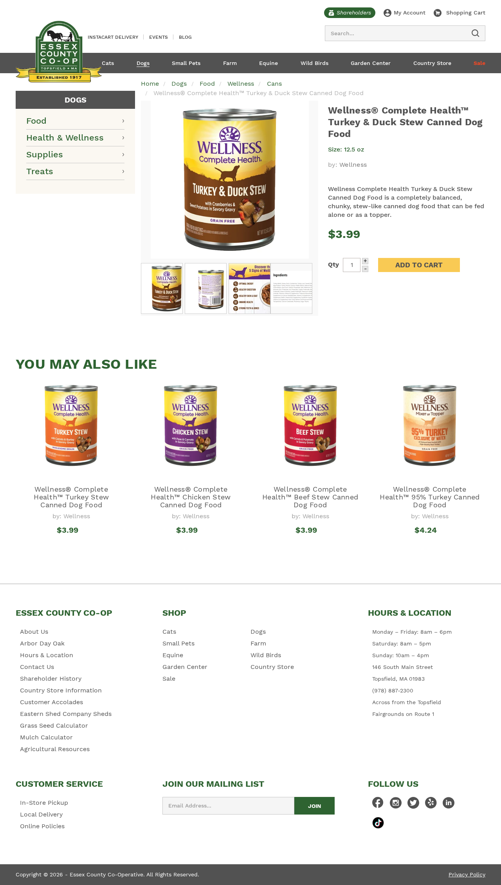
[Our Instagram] (396, 805)
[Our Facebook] (378, 805)
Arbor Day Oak (42, 643)
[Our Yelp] (431, 805)
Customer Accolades (51, 702)
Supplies (44, 154)
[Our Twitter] (413, 805)
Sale (479, 63)
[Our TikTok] (378, 823)
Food (36, 121)
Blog (185, 37)
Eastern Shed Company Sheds (66, 713)
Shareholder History (50, 678)
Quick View (71, 544)
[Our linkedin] (448, 805)
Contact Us (37, 667)
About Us (34, 631)
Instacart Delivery (113, 37)
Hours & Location (46, 655)
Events (158, 37)
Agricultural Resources (55, 749)
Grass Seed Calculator (54, 725)
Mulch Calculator (46, 737)
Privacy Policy (467, 874)
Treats (39, 171)
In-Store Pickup (44, 802)
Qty (333, 264)
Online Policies (42, 826)
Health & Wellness (65, 137)
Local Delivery (41, 814)
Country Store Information (61, 690)
